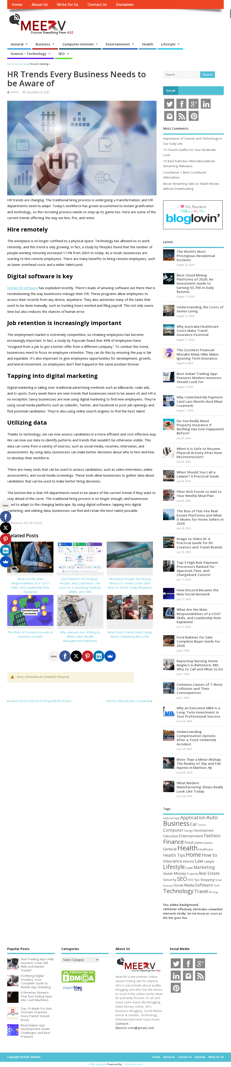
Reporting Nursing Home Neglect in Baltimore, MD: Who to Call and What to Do (200, 665)
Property (192, 873)
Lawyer (209, 861)
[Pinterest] (87, 656)
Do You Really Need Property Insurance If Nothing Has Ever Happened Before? (200, 427)
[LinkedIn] (98, 656)
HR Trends (35, 523)
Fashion (212, 836)
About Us (40, 4)
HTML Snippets (97, 1064)
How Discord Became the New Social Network (198, 592)
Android (168, 818)
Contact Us (97, 4)
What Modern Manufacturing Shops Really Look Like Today (200, 787)
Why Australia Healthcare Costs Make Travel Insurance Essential (198, 330)
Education (170, 836)
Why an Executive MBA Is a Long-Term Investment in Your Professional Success (198, 712)
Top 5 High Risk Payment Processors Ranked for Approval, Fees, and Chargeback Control (197, 568)
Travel (201, 891)
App (177, 818)
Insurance (172, 861)
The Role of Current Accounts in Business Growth (30, 634)
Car (193, 824)
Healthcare (205, 849)
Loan (189, 867)
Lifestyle (168, 44)
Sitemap (200, 1057)
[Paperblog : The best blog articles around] (72, 992)
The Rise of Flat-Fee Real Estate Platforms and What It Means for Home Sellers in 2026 (200, 517)
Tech (216, 885)
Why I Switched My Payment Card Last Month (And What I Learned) (200, 401)
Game (198, 842)
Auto (212, 817)
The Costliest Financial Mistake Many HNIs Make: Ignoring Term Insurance (198, 354)
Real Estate (209, 873)
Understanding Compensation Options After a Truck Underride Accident (196, 737)
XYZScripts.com (133, 1064)
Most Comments (175, 128)
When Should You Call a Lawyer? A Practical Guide (198, 474)
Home (17, 4)
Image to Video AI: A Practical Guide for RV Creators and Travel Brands (199, 542)
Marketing (204, 867)
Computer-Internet (78, 44)
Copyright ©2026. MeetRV (23, 1057)
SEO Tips (194, 880)
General (17, 44)
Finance (173, 842)
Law (199, 861)
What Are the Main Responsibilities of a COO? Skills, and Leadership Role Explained (30, 585)
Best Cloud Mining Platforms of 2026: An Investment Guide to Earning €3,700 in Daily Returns (195, 283)
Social (170, 91)
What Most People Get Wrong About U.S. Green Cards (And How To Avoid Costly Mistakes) (130, 583)
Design (188, 830)
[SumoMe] (110, 656)
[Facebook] (65, 656)
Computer (173, 830)
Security (169, 879)
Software (204, 885)
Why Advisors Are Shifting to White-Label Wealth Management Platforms (80, 636)
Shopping (207, 879)
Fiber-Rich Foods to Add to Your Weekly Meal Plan (199, 493)
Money (180, 873)
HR (26, 523)
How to (209, 855)
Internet (188, 861)
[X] (76, 656)
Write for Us (67, 4)
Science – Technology (28, 53)
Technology (178, 891)
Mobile (168, 873)
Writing (213, 892)
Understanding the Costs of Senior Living (200, 309)
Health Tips (174, 855)
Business (43, 44)
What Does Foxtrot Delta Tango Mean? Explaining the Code (129, 634)
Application (193, 817)
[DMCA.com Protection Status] (78, 982)
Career (202, 824)
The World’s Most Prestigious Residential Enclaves (196, 255)
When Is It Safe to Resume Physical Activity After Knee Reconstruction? (199, 452)
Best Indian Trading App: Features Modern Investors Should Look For (199, 377)
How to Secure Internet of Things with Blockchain (40, 701)
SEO (61, 53)
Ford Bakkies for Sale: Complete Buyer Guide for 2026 (198, 641)
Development (204, 830)
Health (147, 44)
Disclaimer (125, 4)
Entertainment (118, 44)
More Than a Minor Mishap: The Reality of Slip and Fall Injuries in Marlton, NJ (199, 763)
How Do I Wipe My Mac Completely (128, 701)
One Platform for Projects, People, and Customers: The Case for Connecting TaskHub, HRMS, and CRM (80, 585)
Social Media (183, 885)
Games (208, 843)
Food (189, 842)
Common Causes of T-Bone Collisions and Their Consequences (199, 688)
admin (15, 92)
